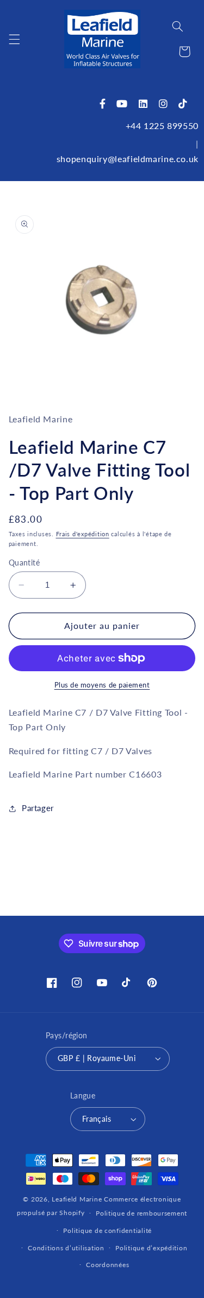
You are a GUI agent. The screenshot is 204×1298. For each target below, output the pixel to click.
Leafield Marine (77, 1199)
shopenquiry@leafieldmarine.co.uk (128, 158)
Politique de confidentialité (107, 1230)
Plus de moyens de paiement (102, 685)
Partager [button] (38, 808)
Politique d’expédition (151, 1247)
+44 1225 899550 (162, 125)
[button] (14, 39)
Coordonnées (107, 1264)
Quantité (24, 562)
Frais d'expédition (82, 534)
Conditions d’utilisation (66, 1247)
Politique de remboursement (141, 1213)
